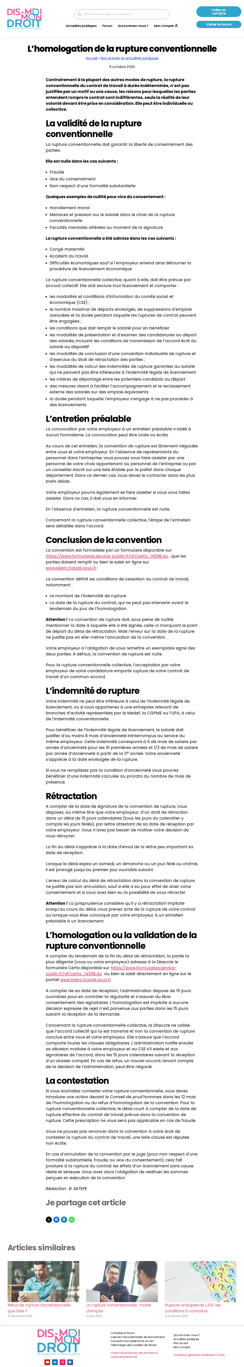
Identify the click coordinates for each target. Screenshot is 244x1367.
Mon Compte (164, 26)
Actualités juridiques (81, 26)
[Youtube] (47, 1362)
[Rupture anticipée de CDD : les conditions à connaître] (200, 1281)
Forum (107, 26)
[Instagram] (62, 1362)
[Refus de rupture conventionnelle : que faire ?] (43, 1281)
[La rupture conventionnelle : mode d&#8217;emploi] (122, 1281)
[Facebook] (70, 1362)
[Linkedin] (55, 1362)
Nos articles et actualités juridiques (129, 58)
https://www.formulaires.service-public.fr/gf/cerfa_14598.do (107, 556)
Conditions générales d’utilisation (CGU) (199, 1355)
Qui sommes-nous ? (133, 26)
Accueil (91, 58)
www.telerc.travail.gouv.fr (71, 568)
